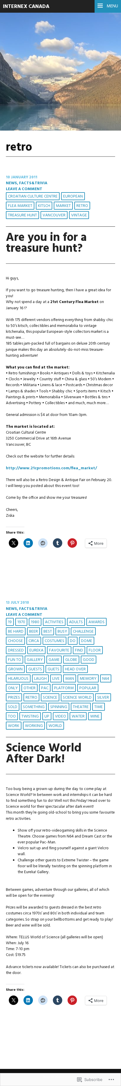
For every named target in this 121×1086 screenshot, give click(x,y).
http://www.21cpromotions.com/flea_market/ (51, 468)
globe (71, 659)
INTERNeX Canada (26, 6)
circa (33, 641)
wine (95, 716)
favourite (59, 650)
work (13, 726)
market (63, 206)
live (56, 678)
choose (15, 641)
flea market (20, 206)
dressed (16, 650)
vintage (79, 215)
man (69, 678)
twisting (30, 716)
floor (95, 650)
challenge (83, 631)
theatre (81, 707)
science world (77, 697)
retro (82, 206)
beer (33, 631)
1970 (21, 622)
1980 (35, 622)
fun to (14, 659)
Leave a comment (24, 189)
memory (88, 678)
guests (35, 669)
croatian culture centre (33, 196)
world (55, 726)
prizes (14, 697)
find (79, 650)
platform (64, 688)
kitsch (44, 206)
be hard (15, 631)
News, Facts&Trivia (26, 183)
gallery (35, 659)
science (50, 697)
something (34, 707)
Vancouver (54, 215)
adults (76, 622)
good (88, 659)
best (47, 631)
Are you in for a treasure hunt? (46, 243)
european (73, 196)
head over (75, 669)
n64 (105, 678)
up (46, 716)
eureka (36, 650)
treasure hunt (22, 215)
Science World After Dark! (43, 754)
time (98, 707)
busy (62, 631)
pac (44, 688)
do (72, 641)
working (34, 726)
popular (87, 688)
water (78, 716)
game (54, 659)
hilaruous (18, 678)
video (60, 716)
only (13, 688)
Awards (96, 622)
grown (15, 669)
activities (54, 622)
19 (10, 622)
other (29, 688)
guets (53, 669)
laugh (40, 678)
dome (86, 641)
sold (12, 707)
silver (103, 697)
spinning (58, 707)
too (12, 716)
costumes (54, 641)
